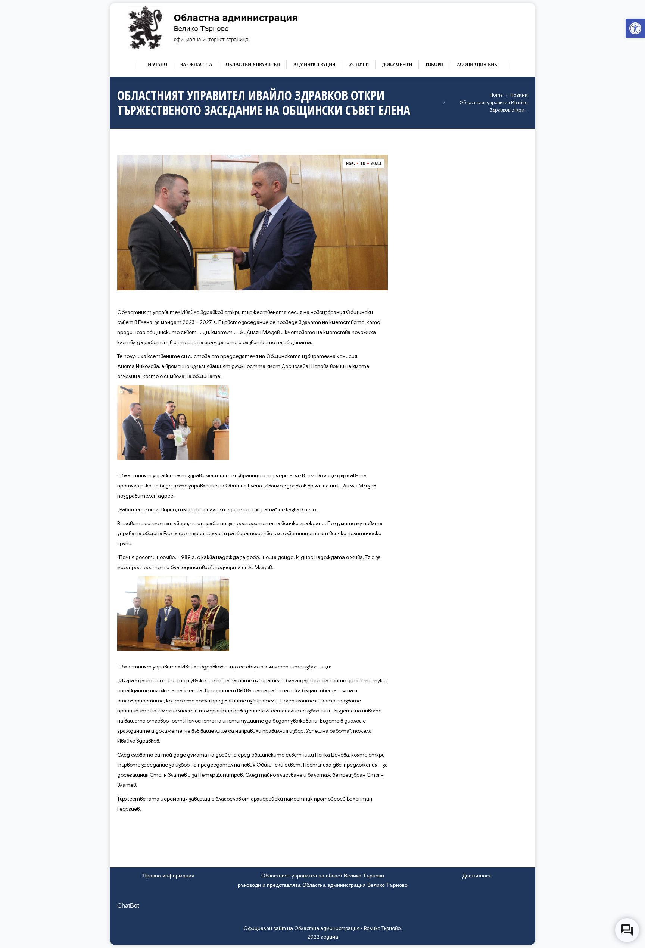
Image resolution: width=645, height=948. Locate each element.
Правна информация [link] (168, 876)
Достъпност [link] (476, 876)
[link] (635, 28)
